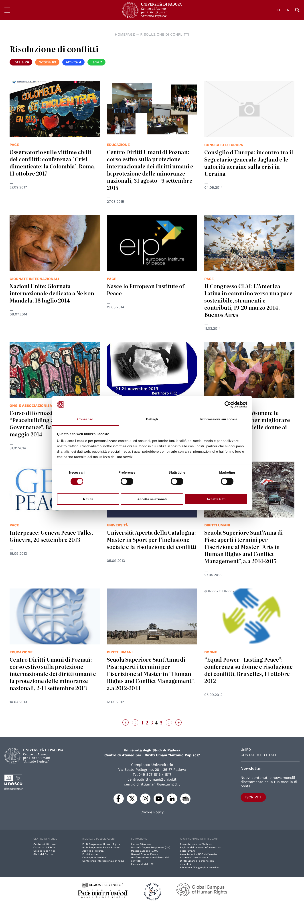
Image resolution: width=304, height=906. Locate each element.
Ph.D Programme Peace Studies (101, 847)
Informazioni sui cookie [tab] (218, 419)
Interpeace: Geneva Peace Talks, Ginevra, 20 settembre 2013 (51, 535)
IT (279, 10)
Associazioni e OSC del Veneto (198, 854)
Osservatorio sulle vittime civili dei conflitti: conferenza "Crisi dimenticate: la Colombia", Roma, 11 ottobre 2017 (52, 162)
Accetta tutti (216, 499)
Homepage (125, 34)
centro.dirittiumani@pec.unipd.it (152, 784)
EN (287, 10)
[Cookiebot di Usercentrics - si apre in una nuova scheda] (227, 404)
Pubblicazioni (90, 854)
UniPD (246, 749)
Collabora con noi (44, 850)
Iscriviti (253, 797)
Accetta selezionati (152, 499)
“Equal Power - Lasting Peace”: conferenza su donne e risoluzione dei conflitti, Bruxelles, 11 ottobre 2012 (248, 670)
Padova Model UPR (142, 864)
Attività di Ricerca (92, 850)
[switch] (127, 481)
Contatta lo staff (259, 755)
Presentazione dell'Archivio (196, 844)
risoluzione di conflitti (164, 34)
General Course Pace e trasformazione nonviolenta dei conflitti (150, 857)
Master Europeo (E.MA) (144, 850)
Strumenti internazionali (194, 857)
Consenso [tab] (85, 419)
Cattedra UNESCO (44, 847)
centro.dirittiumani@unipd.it (152, 779)
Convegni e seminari (94, 857)
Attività (73, 62)
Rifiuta (88, 499)
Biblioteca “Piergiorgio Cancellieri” (200, 867)
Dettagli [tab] (152, 419)
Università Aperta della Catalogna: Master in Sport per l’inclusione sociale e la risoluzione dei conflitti (152, 539)
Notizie (47, 62)
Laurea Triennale (141, 844)
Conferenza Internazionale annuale (103, 860)
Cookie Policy (152, 812)
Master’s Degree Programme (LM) (150, 847)
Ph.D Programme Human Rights (101, 844)
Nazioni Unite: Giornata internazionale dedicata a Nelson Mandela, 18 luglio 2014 (52, 293)
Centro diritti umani (45, 844)
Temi (96, 62)
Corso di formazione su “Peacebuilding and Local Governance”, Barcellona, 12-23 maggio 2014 (50, 423)
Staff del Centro (43, 854)
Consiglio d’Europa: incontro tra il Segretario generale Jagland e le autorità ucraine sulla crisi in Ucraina (248, 162)
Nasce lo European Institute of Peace (145, 289)
